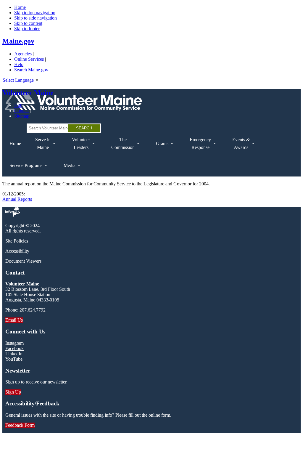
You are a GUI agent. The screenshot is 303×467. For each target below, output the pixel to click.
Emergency (197, 146)
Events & (237, 146)
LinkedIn (13, 353)
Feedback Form (20, 425)
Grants (158, 148)
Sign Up (13, 391)
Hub (18, 105)
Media (66, 169)
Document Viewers (23, 261)
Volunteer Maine (28, 93)
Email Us (14, 319)
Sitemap (21, 115)
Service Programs (22, 169)
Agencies (23, 53)
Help (18, 64)
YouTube (13, 359)
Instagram (14, 343)
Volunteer (77, 146)
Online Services (29, 59)
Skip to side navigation (35, 17)
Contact (21, 110)
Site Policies (16, 240)
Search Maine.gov (31, 69)
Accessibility (17, 250)
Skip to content (28, 23)
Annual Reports (17, 199)
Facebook (14, 348)
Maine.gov (18, 41)
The (119, 146)
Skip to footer (27, 28)
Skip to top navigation (34, 12)
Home (20, 7)
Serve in (39, 146)
